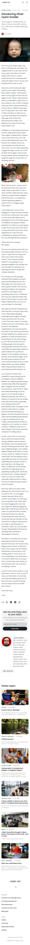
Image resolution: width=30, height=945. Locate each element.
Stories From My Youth (9, 908)
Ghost (17, 940)
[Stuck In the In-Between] (15, 702)
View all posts (8, 671)
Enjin (22, 940)
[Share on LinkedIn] (15, 602)
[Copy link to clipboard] (19, 602)
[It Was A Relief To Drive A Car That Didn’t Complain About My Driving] (15, 795)
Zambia (4, 930)
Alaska (4, 920)
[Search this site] (22, 2)
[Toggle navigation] (26, 2)
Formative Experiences (9, 901)
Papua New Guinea (8, 927)
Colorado (5, 923)
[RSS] (16, 887)
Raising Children (6, 10)
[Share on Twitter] (7, 602)
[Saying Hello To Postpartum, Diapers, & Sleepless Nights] (15, 762)
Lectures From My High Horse (11, 898)
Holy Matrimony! (7, 905)
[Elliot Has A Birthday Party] (15, 857)
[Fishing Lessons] (15, 732)
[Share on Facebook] (11, 602)
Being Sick (5, 911)
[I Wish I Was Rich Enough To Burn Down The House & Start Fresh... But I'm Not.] (15, 826)
